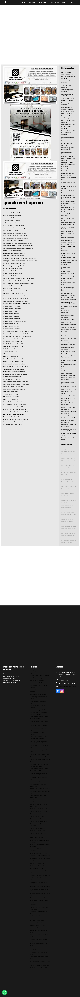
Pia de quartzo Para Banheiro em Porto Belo (17, 336)
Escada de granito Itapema (11, 230)
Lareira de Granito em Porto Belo (13, 346)
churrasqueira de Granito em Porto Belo (15, 366)
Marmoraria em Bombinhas (12, 306)
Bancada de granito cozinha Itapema (14, 225)
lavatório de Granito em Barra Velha (14, 409)
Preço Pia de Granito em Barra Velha (14, 404)
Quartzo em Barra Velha (10, 399)
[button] (4, 992)
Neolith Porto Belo (70, 526)
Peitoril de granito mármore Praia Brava (15, 301)
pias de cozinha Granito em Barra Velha (15, 419)
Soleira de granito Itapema (11, 220)
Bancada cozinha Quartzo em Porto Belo (15, 339)
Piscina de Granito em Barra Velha (13, 402)
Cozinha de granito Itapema (12, 251)
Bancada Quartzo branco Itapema (13, 256)
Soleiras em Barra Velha (10, 394)
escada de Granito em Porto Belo (13, 369)
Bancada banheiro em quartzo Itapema (15, 238)
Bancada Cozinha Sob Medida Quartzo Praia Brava (18, 278)
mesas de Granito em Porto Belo (13, 361)
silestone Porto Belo (70, 537)
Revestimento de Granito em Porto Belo (15, 381)
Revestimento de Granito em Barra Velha (16, 384)
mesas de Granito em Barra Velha (13, 407)
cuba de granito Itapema (11, 218)
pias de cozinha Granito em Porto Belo (15, 374)
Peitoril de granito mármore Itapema (14, 233)
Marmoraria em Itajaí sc (10, 324)
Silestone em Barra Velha (11, 397)
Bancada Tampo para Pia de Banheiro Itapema (17, 243)
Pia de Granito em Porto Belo (12, 379)
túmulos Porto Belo (68, 542)
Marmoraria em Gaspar (10, 311)
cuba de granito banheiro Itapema (14, 213)
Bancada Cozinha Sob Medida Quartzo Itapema (18, 248)
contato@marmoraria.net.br (67, 686)
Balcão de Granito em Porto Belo (13, 344)
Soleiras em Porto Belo (10, 351)
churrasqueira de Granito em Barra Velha (16, 412)
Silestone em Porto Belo (10, 354)
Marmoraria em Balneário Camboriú (14, 321)
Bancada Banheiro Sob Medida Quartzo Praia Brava (19, 281)
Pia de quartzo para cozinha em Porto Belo (16, 334)
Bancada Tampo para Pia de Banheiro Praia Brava (18, 283)
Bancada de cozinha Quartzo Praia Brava (16, 298)
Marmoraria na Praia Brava (11, 326)
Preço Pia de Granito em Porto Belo (14, 359)
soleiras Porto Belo (65, 540)
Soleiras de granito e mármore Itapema (15, 228)
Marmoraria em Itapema (11, 316)
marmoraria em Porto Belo (67, 521)
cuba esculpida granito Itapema (13, 240)
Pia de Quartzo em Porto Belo (12, 341)
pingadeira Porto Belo (68, 530)
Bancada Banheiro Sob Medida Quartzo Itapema (18, 245)
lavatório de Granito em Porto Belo (14, 364)
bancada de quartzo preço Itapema (14, 253)
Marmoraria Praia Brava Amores (13, 271)
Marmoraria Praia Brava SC (11, 276)
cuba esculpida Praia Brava (11, 288)
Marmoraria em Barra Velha (12, 308)
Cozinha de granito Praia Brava (12, 268)
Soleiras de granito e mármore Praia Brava (16, 303)
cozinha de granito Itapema (11, 223)
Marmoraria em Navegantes (12, 319)
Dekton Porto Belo (67, 463)
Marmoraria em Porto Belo (11, 329)
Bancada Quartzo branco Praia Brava (14, 263)
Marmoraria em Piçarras (11, 313)
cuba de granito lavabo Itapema (13, 215)
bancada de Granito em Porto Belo (14, 371)
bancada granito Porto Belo (67, 449)
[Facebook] (58, 691)
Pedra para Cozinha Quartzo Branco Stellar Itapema (19, 258)
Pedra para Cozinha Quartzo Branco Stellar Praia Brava (20, 261)
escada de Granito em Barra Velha (14, 414)
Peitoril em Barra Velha (10, 392)
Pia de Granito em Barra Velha (12, 424)
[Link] (5, 2)
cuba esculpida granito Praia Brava (14, 286)
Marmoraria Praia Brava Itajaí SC (13, 273)
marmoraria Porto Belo (66, 523)
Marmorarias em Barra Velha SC (13, 422)
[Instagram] (62, 691)
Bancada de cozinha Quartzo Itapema (15, 235)
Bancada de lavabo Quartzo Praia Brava (15, 296)
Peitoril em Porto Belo (10, 349)
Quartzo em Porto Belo (10, 356)
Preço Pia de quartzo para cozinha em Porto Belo (18, 331)
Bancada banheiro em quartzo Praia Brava (16, 291)
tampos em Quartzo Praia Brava (13, 293)
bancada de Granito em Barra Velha (14, 417)
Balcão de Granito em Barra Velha (13, 387)
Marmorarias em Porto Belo (12, 376)
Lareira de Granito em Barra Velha (14, 389)
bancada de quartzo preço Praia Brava (15, 266)
